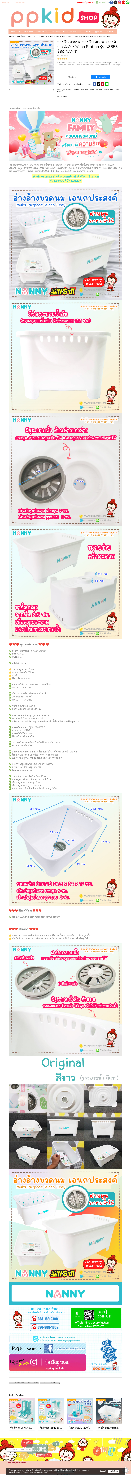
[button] (120, 32)
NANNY (59, 92)
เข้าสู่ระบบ (7, 2)
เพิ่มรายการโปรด (64, 84)
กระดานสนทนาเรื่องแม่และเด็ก (48, 1452)
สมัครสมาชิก (20, 2)
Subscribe (11, 1454)
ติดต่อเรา (40, 1455)
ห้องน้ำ (92, 90)
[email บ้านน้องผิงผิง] (65, 1338)
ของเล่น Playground (94, 31)
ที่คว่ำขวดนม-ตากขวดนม (80, 90)
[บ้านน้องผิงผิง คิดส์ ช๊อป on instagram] (65, 1363)
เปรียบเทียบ (79, 84)
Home (12, 31)
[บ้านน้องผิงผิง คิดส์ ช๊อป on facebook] (65, 1348)
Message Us (101, 77)
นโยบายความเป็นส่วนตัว (30, 1472)
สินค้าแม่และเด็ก (24, 31)
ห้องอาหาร (67, 90)
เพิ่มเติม (110, 31)
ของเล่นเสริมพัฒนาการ (72, 31)
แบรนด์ (55, 31)
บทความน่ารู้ (41, 1458)
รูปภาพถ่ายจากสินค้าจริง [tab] (31, 108)
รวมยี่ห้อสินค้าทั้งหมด (45, 1448)
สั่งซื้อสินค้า (73, 77)
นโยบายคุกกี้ (43, 1472)
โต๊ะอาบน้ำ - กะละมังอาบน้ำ (105, 90)
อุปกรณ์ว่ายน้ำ (42, 31)
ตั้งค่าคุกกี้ (103, 1471)
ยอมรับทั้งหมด (114, 1471)
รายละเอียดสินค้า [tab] (15, 108)
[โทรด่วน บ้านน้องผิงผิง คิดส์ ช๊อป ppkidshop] (65, 1319)
